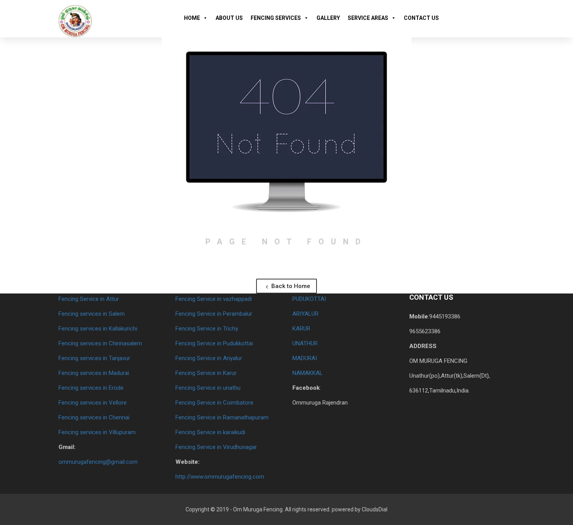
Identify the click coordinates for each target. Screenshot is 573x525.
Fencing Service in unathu (208, 387)
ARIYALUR (305, 313)
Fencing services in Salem (91, 313)
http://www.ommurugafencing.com (219, 476)
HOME (192, 18)
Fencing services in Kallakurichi (97, 328)
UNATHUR (305, 343)
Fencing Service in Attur (88, 298)
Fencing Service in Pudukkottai (214, 343)
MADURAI (304, 358)
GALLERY (328, 18)
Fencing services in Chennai (93, 417)
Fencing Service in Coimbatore (214, 402)
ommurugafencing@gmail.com (98, 461)
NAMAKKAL (307, 373)
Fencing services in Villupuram (97, 432)
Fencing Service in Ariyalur (208, 358)
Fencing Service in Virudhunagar (216, 447)
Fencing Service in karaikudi (210, 432)
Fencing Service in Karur (206, 373)
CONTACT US (421, 18)
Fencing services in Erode (91, 387)
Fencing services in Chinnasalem (100, 343)
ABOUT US (229, 18)
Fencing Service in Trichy (206, 328)
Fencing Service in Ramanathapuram (222, 417)
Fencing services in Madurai (93, 373)
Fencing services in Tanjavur (94, 358)
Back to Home (290, 286)
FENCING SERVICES (276, 18)
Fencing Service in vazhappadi (213, 298)
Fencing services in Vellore (92, 402)
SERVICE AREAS (368, 18)
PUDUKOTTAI (309, 298)
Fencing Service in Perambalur (213, 313)
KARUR (301, 328)
